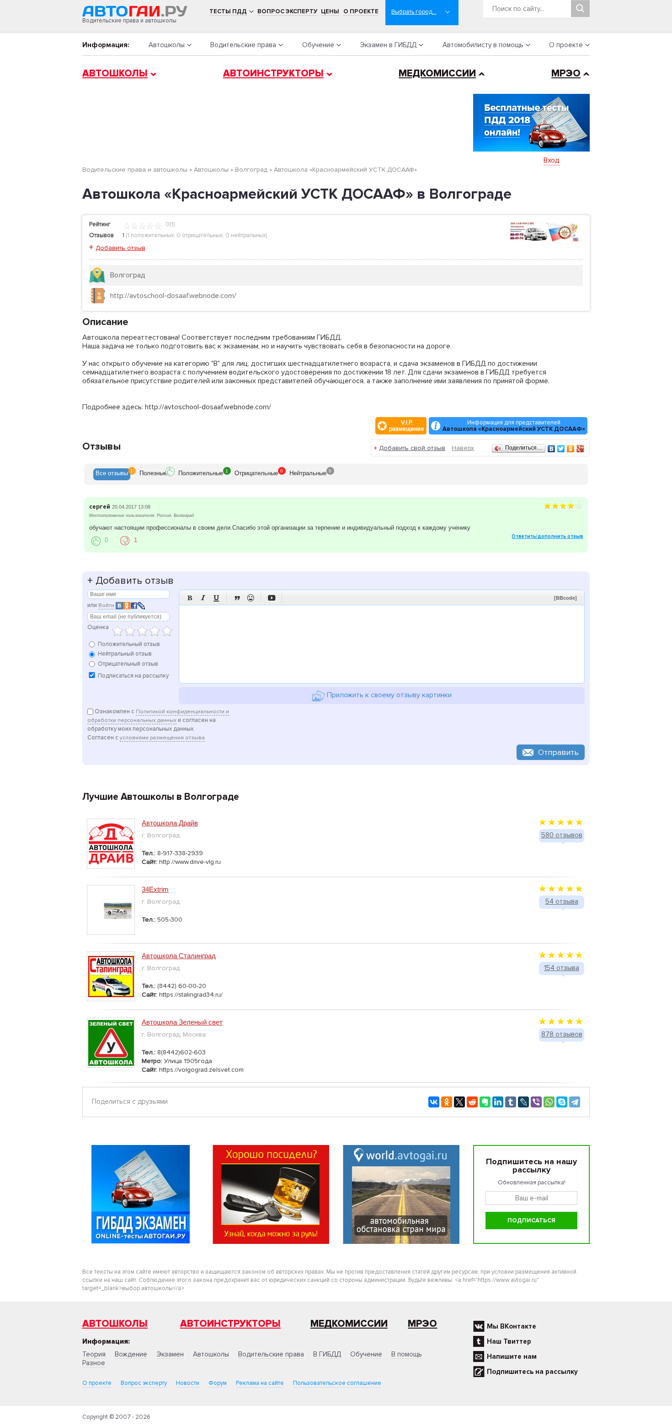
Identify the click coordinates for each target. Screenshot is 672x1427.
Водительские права (243, 45)
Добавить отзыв (120, 248)
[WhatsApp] (549, 1101)
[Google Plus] (580, 449)
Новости (187, 1383)
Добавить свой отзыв (412, 448)
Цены (330, 11)
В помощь (406, 1354)
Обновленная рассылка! (531, 1182)
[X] (459, 1101)
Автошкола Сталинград (179, 956)
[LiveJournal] (523, 1101)
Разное (93, 1363)
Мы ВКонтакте (511, 1326)
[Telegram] (574, 1101)
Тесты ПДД (228, 11)
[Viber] (536, 1101)
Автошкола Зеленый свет (182, 1022)
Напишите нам (512, 1356)
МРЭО (566, 73)
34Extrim (155, 889)
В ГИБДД (327, 1354)
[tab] (111, 474)
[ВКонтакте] (551, 449)
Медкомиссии (437, 73)
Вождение (131, 1354)
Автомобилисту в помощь (483, 45)
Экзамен (170, 1354)
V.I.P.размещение (406, 425)
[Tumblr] (510, 1101)
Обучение (318, 45)
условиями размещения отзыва (162, 737)
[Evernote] (485, 1101)
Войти (106, 605)
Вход (552, 160)
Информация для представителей (514, 425)
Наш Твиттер (509, 1341)
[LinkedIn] (497, 1101)
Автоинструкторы (273, 73)
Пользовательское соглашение (337, 1383)
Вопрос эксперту (287, 11)
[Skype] (561, 1101)
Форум (217, 1383)
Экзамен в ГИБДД (388, 45)
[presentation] (111, 474)
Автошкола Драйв (170, 823)
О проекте (361, 11)
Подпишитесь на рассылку (532, 1371)
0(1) (169, 224)
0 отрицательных (199, 235)
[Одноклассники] (571, 449)
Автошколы (167, 45)
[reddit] (472, 1101)
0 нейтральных (245, 235)
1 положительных (151, 235)
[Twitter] (561, 449)
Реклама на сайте (260, 1383)
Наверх (463, 448)
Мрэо (422, 1323)
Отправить (558, 752)
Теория (94, 1354)
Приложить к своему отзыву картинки (388, 695)
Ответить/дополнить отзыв (547, 536)
